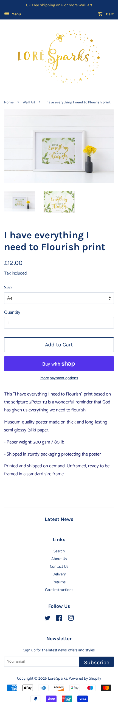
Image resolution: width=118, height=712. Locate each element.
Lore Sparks (57, 678)
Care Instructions (59, 590)
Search (59, 551)
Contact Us (59, 566)
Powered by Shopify (85, 678)
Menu (16, 14)
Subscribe (96, 662)
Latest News (59, 519)
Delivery (59, 574)
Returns (59, 582)
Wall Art (29, 102)
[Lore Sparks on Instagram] (71, 619)
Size (8, 288)
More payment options (59, 378)
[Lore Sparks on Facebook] (59, 619)
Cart (109, 14)
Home (9, 102)
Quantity (12, 312)
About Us (59, 559)
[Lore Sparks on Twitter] (47, 619)
